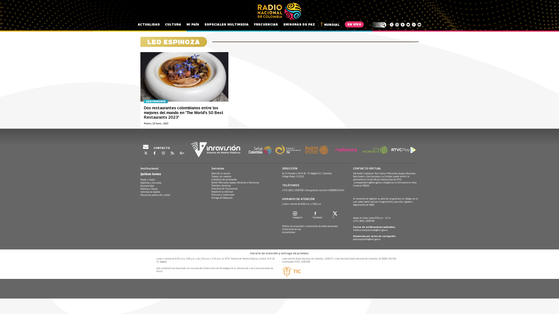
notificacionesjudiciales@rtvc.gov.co (370, 230)
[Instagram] (397, 24)
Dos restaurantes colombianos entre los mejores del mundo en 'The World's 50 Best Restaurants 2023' (183, 112)
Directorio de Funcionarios (224, 188)
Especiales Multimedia (227, 24)
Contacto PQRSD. (361, 185)
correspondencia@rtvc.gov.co (367, 182)
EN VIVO (354, 24)
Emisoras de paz (299, 24)
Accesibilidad (288, 232)
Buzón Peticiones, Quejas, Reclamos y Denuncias (235, 182)
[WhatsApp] (414, 24)
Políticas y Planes (148, 189)
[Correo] (419, 24)
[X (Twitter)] (391, 24)
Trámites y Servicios (221, 185)
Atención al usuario (220, 173)
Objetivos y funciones (150, 182)
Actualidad (149, 24)
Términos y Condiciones (222, 194)
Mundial (332, 24)
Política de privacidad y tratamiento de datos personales (310, 226)
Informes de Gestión (150, 192)
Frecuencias (266, 24)
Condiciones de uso (291, 229)
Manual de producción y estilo (155, 195)
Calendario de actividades (224, 179)
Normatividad (147, 185)
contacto (161, 148)
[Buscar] (378, 24)
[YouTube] (408, 24)
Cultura (173, 24)
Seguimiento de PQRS (363, 204)
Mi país (192, 24)
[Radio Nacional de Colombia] (279, 11)
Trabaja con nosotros (221, 176)
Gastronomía (156, 101)
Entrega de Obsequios (222, 197)
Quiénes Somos (150, 174)
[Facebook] (402, 24)
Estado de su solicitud (222, 191)
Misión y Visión (147, 179)
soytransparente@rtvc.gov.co (366, 239)
